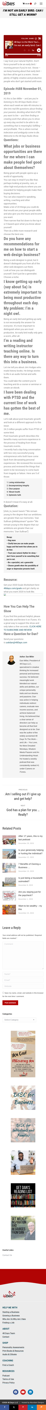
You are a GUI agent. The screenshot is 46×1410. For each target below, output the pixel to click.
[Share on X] (13, 1407)
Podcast (6, 1375)
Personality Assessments (13, 1347)
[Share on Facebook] (4, 1407)
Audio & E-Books (9, 1354)
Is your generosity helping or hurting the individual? (31, 852)
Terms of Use (8, 1379)
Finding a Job (8, 1322)
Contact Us (7, 1255)
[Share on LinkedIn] (32, 1407)
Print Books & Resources (13, 1351)
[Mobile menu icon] (41, 3)
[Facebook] (15, 1392)
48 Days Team (8, 1333)
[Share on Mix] (41, 1407)
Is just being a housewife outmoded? (30, 880)
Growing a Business (11, 1315)
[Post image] (9, 840)
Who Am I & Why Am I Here (14, 1319)
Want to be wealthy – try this (30, 907)
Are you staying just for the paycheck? (29, 894)
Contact (5, 1337)
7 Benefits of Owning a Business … (29, 866)
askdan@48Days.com (16, 642)
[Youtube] (23, 1392)
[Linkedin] (30, 1392)
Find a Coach (8, 1365)
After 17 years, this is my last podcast (30, 838)
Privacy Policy (8, 1382)
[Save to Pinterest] (23, 1407)
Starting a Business (10, 1312)
